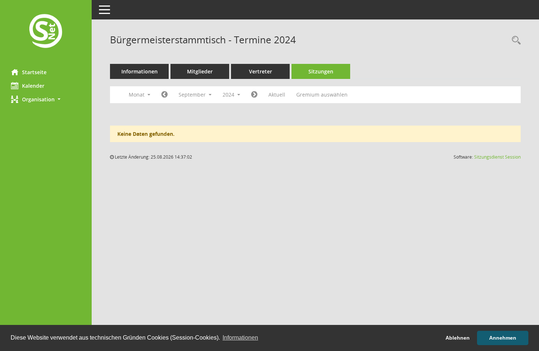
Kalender (33, 85)
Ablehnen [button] (457, 338)
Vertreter (260, 71)
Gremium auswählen (322, 94)
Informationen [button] (240, 337)
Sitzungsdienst (497, 157)
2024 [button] (229, 94)
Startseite (34, 72)
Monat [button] (137, 94)
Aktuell (276, 94)
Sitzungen (320, 71)
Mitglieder (200, 71)
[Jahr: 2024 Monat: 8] (164, 94)
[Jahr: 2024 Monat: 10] (254, 94)
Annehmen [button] (502, 338)
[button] (46, 99)
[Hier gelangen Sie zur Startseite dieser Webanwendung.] (46, 32)
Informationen (139, 71)
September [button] (193, 94)
